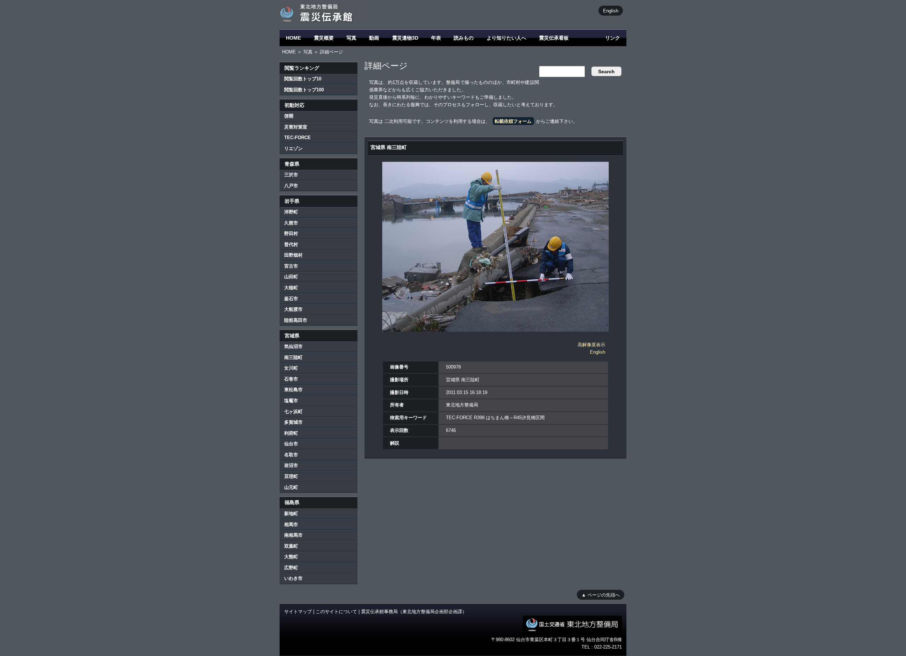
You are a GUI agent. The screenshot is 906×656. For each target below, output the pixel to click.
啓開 (288, 116)
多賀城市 (293, 422)
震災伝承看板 (554, 38)
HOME (293, 38)
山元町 (291, 487)
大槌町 (291, 287)
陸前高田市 (295, 320)
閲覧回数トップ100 (304, 89)
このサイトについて (336, 611)
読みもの (464, 38)
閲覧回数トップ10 (302, 78)
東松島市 (293, 389)
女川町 (291, 368)
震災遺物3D (405, 38)
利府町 (291, 433)
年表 (436, 38)
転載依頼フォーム (513, 121)
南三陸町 (293, 357)
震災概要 (324, 38)
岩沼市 (291, 465)
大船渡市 (293, 309)
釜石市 (291, 298)
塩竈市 (291, 400)
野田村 (291, 233)
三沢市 (291, 174)
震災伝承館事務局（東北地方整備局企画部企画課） (414, 611)
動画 (374, 38)
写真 (351, 38)
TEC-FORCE (297, 137)
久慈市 (291, 223)
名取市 (291, 454)
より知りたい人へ (506, 38)
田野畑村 (293, 255)
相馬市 (291, 524)
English (610, 10)
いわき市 (293, 578)
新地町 (291, 513)
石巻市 (291, 379)
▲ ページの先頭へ (600, 594)
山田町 (291, 276)
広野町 (291, 567)
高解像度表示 (591, 344)
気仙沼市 (293, 346)
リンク (612, 38)
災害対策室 (295, 127)
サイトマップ (298, 611)
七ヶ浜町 (293, 411)
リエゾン (293, 148)
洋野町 (291, 212)
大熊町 (291, 556)
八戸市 (291, 185)
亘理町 (291, 476)
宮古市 (291, 266)
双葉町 (291, 546)
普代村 (291, 244)
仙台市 (291, 443)
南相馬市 (293, 535)
